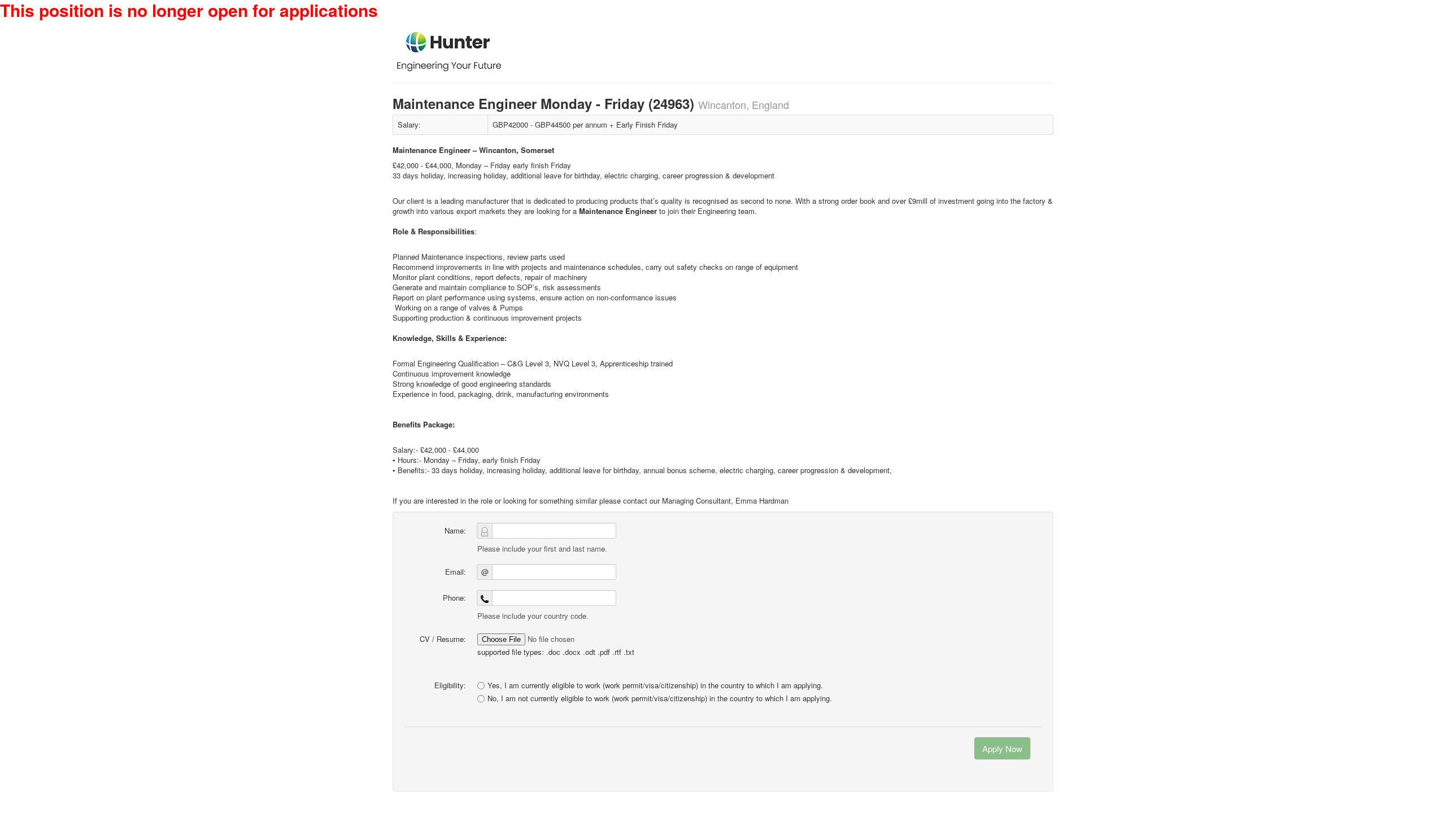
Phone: (454, 597)
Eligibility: (450, 685)
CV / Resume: (443, 638)
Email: (455, 571)
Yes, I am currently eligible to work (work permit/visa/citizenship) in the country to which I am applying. (655, 685)
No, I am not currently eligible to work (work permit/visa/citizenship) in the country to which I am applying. (659, 698)
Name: (455, 530)
